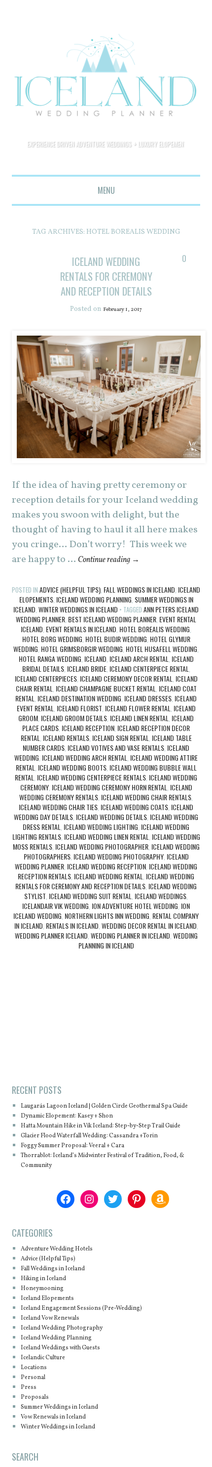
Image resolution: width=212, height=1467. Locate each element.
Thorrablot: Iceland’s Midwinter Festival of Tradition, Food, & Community (95, 1195)
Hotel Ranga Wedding (50, 674)
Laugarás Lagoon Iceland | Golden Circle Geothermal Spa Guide (90, 1126)
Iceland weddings (160, 911)
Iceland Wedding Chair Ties (58, 822)
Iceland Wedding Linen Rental (106, 852)
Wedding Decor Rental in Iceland (149, 941)
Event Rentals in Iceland (81, 644)
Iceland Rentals (66, 753)
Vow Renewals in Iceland (63, 1452)
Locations (38, 1402)
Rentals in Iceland (72, 941)
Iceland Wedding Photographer (101, 862)
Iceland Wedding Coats (134, 822)
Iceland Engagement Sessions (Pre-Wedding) (98, 1343)
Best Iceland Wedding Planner (112, 634)
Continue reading (116, 575)
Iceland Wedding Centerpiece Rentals (91, 792)
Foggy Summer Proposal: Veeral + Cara (87, 1180)
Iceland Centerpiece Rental (149, 684)
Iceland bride (86, 684)
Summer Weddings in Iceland (71, 1442)
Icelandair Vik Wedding (55, 921)
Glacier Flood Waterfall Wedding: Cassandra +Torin (110, 1170)
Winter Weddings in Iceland (78, 624)
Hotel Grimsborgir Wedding (82, 664)
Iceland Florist (79, 723)
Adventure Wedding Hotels (67, 1284)
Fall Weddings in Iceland (139, 605)
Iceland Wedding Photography (118, 871)
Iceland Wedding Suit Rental (90, 911)
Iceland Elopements (55, 1333)
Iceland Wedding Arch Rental (84, 773)
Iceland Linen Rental (139, 733)
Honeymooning (48, 1323)
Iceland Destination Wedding (79, 713)
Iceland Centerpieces (46, 694)
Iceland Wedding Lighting (101, 842)
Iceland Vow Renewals (59, 1353)
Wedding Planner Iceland (51, 951)
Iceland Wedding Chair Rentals (146, 812)
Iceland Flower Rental (138, 723)
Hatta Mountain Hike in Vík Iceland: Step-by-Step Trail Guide (104, 1156)
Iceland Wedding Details (111, 832)
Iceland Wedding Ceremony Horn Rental (109, 802)
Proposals (38, 1432)
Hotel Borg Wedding (52, 654)
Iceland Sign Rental (120, 753)
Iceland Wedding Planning (94, 614)
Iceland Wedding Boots (72, 782)
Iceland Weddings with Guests (72, 1383)
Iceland (95, 674)
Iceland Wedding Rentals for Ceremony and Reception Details (106, 283)
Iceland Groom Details (74, 733)
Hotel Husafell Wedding (161, 664)
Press (30, 1422)
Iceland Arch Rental (139, 674)
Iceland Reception (88, 743)
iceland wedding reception (106, 881)
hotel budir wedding (116, 654)
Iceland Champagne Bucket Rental (106, 703)
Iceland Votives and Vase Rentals (116, 763)
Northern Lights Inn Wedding (107, 931)
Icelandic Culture (50, 1392)
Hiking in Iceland (50, 1313)
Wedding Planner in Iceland (130, 951)
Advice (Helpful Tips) (70, 605)
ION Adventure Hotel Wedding (135, 921)
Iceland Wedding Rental (108, 891)
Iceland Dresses (148, 713)
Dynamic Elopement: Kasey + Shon (80, 1141)
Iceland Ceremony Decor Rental (126, 694)
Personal (36, 1412)
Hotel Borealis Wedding (154, 644)
